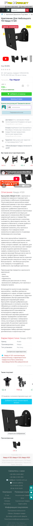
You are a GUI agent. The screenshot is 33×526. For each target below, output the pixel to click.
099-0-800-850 (12, 7)
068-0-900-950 (26, 7)
